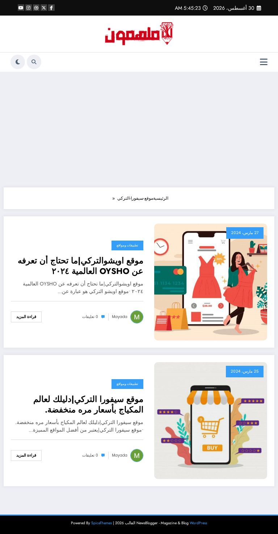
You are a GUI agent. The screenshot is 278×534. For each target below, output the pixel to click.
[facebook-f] (51, 7)
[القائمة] (264, 62)
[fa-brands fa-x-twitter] (44, 7)
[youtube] (21, 7)
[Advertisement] (139, 129)
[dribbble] (36, 7)
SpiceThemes (101, 523)
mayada (119, 316)
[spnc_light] (17, 62)
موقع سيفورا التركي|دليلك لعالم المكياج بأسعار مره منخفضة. (88, 404)
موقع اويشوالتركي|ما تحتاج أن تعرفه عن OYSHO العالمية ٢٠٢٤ (80, 266)
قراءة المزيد (26, 316)
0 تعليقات (90, 316)
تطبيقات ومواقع (127, 245)
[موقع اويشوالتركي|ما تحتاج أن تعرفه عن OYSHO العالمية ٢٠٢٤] (210, 281)
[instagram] (28, 7)
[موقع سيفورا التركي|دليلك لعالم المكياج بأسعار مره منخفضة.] (210, 420)
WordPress (198, 523)
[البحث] (34, 61)
